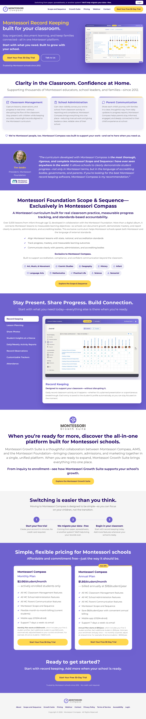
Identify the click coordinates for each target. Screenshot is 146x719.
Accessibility (118, 707)
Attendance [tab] (13, 364)
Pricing (87, 9)
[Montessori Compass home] (73, 701)
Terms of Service (104, 707)
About (18, 707)
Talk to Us (50, 58)
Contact (106, 9)
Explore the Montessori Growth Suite (73, 481)
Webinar (96, 9)
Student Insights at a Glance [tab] (21, 338)
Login (139, 2)
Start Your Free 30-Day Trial (129, 9)
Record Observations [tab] (17, 351)
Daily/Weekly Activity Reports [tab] (21, 344)
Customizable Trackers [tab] (18, 357)
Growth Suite (74, 9)
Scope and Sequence (57, 9)
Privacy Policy (89, 707)
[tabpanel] (91, 359)
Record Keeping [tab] (15, 319)
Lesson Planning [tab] (15, 325)
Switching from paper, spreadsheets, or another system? (73, 2)
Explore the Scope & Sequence (73, 284)
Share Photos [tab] (13, 332)
